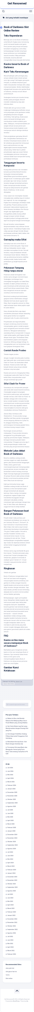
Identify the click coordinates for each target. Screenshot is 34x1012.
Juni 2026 (10, 771)
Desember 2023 (12, 876)
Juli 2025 (10, 810)
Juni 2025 (10, 813)
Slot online (9, 978)
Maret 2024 (10, 866)
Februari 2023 (11, 912)
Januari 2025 (11, 831)
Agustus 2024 (11, 848)
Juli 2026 (10, 767)
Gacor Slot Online (8, 684)
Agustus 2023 (11, 891)
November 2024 (12, 838)
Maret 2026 (10, 781)
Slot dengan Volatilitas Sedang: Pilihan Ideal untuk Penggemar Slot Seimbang (17, 736)
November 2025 (12, 796)
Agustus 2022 (11, 933)
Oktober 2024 (11, 841)
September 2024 (12, 845)
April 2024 (10, 862)
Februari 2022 (11, 954)
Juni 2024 (10, 855)
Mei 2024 (10, 859)
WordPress (16, 1001)
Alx (27, 1001)
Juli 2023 (10, 894)
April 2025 (10, 820)
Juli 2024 (10, 852)
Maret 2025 (10, 824)
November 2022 (12, 922)
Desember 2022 (12, 919)
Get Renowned (17, 3)
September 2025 (12, 803)
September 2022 (12, 929)
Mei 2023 (10, 901)
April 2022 (10, 947)
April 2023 (10, 905)
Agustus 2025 (11, 806)
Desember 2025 (12, 792)
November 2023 (12, 880)
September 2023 (12, 887)
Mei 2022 (10, 943)
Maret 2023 (10, 908)
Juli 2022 (10, 936)
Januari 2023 (11, 915)
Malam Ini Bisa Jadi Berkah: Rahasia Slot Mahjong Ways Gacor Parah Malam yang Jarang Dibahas (16, 720)
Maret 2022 (10, 950)
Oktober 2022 (11, 926)
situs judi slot (10, 968)
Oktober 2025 (11, 799)
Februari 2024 (11, 869)
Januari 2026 (11, 789)
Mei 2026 (10, 774)
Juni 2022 (10, 940)
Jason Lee (19, 681)
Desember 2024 (12, 834)
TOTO (7, 975)
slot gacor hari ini (11, 971)
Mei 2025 (10, 817)
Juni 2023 (10, 898)
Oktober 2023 (11, 884)
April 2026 (10, 778)
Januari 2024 (11, 873)
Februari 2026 (11, 785)
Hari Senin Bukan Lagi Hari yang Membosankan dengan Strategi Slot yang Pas (17, 728)
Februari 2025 (11, 827)
